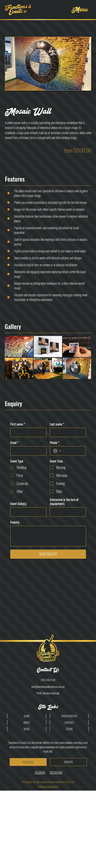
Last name (57, 424)
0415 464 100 (48, 680)
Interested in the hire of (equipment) (64, 501)
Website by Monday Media (48, 786)
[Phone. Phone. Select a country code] (57, 451)
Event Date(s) (18, 503)
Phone (54, 442)
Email (14, 442)
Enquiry (14, 522)
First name (17, 424)
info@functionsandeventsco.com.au (48, 686)
